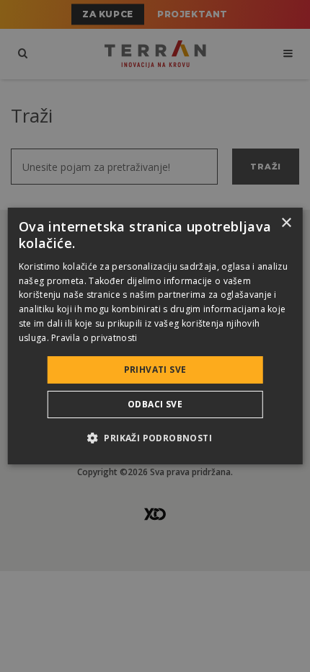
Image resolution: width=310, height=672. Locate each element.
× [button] (285, 223)
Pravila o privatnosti (94, 338)
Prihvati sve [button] (155, 369)
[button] (155, 437)
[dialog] (155, 336)
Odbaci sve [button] (155, 404)
